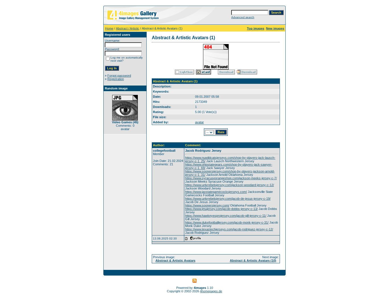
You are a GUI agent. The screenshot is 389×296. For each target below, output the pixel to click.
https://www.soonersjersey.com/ (207, 205)
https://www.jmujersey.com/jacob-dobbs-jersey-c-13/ (221, 208)
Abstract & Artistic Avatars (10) (253, 260)
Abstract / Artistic (127, 28)
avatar (199, 122)
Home (109, 28)
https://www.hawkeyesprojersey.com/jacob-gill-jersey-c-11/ (225, 215)
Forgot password (119, 75)
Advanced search (242, 17)
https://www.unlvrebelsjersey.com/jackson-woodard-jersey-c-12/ (229, 185)
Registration (115, 79)
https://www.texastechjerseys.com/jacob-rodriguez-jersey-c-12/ (229, 229)
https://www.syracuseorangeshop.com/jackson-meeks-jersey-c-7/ (231, 178)
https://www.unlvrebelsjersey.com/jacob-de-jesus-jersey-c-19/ (228, 198)
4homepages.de (211, 291)
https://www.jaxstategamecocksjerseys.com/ (216, 191)
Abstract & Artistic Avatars (175, 260)
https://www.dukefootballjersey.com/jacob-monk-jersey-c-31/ (227, 222)
